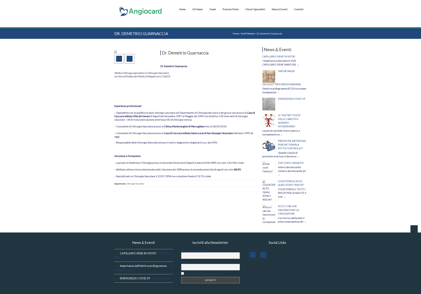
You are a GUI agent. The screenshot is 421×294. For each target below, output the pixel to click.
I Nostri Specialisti (255, 9)
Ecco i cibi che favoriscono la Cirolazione (288, 210)
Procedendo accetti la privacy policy (203, 273)
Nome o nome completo (193, 250)
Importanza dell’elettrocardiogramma (143, 266)
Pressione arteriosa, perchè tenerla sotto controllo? (292, 144)
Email (183, 262)
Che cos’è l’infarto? (291, 162)
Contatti (298, 9)
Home (182, 9)
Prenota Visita (230, 9)
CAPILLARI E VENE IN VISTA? (278, 56)
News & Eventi (279, 9)
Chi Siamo (197, 9)
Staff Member (248, 33)
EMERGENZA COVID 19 (291, 98)
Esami (213, 9)
